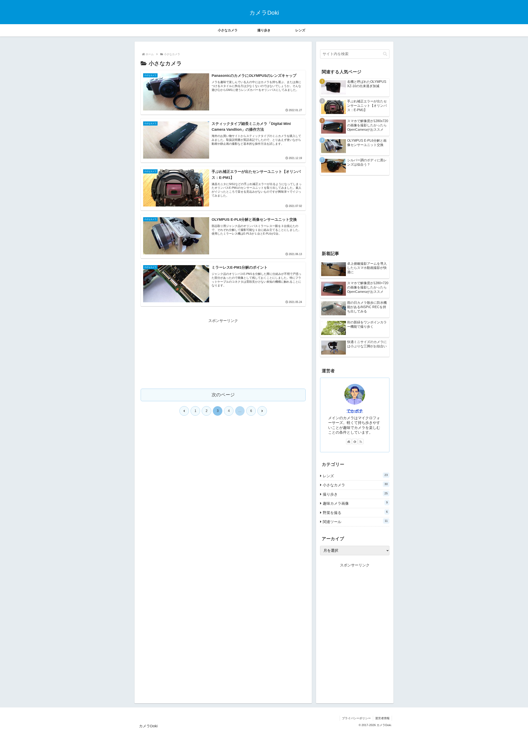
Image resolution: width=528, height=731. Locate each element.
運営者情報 (382, 718)
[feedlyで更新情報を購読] (354, 441)
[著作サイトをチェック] (348, 441)
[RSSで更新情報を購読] (360, 441)
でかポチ (354, 411)
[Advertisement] (223, 353)
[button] (385, 54)
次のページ (223, 394)
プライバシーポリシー (356, 718)
